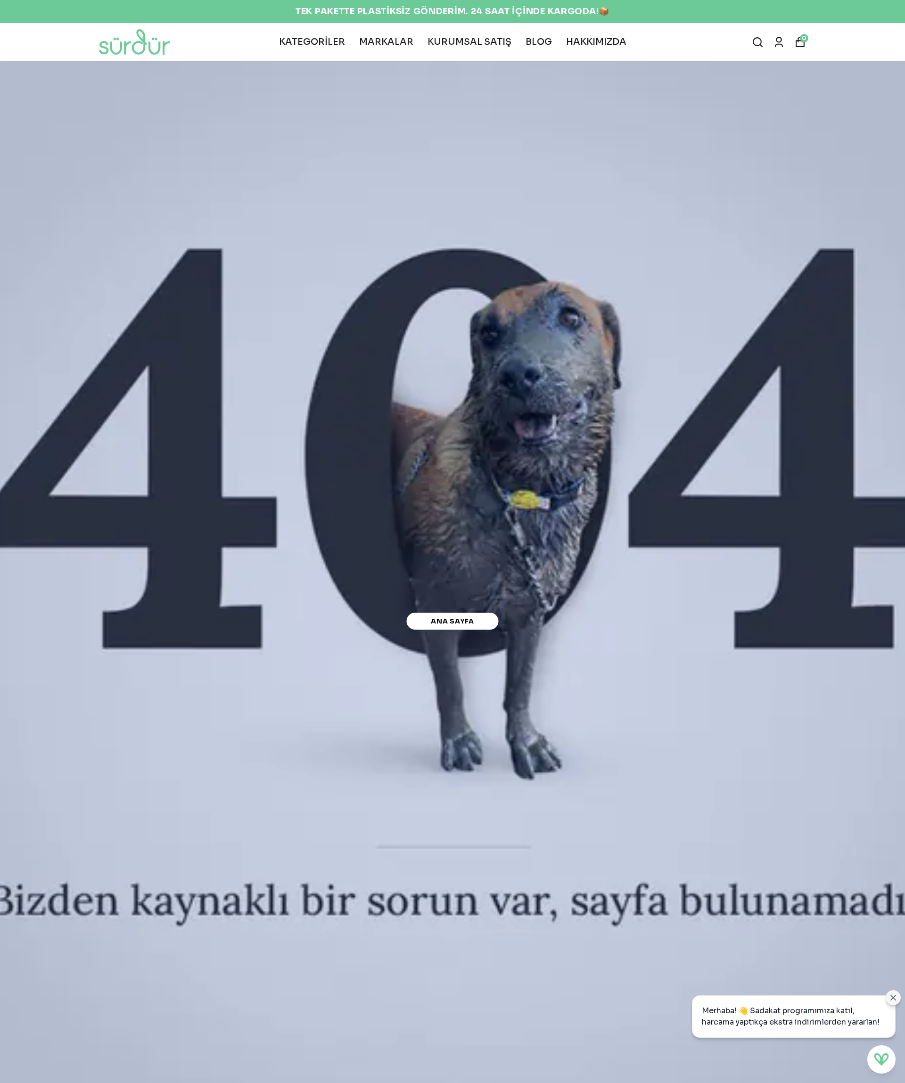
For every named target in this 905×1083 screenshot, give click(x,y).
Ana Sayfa (452, 621)
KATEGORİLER (312, 42)
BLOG (539, 42)
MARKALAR (386, 42)
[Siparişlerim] (779, 42)
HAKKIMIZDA (596, 42)
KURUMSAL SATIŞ (469, 42)
